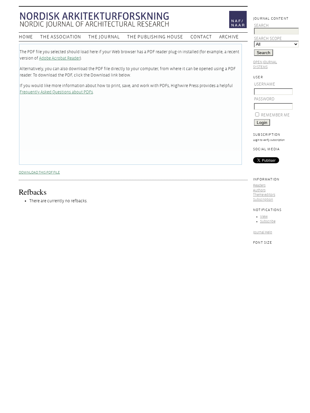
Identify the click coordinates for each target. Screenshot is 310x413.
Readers (259, 185)
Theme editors (264, 195)
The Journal (104, 37)
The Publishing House (155, 37)
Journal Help (262, 232)
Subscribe (267, 221)
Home (26, 37)
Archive (229, 37)
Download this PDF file (39, 172)
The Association (60, 37)
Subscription (263, 200)
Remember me (275, 115)
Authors (259, 190)
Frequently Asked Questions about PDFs (56, 92)
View (264, 217)
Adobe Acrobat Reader (59, 58)
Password (264, 99)
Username (264, 84)
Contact (201, 37)
